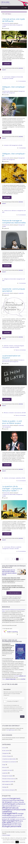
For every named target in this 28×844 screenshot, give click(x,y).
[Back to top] (25, 841)
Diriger (3, 764)
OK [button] (17, 842)
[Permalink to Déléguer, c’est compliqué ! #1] (14, 173)
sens (21, 821)
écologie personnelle (11, 826)
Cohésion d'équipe (6, 756)
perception (12, 817)
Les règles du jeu (10, 729)
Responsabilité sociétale (8, 781)
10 (19, 559)
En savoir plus (22, 842)
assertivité (6, 345)
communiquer (7, 76)
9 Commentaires (22, 551)
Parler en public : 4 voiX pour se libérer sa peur (12, 422)
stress (19, 823)
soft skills (11, 78)
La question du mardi (7, 770)
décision (13, 806)
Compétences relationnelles (9, 25)
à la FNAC (16, 676)
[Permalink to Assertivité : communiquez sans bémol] (14, 307)
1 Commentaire (22, 147)
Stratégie (4, 787)
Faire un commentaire (20, 350)
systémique (6, 825)
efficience (14, 210)
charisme (11, 345)
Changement (5, 753)
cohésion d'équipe (18, 802)
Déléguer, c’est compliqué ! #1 (13, 155)
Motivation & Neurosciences (8, 778)
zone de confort (17, 824)
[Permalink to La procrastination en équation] (14, 375)
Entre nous (4, 767)
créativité (7, 806)
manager (20, 813)
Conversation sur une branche (9, 761)
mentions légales (6, 835)
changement (14, 798)
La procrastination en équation (11, 357)
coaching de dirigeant (19, 345)
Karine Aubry (7, 23)
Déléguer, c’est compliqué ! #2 (13, 88)
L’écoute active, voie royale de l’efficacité (13, 20)
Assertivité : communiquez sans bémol (13, 290)
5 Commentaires (22, 214)
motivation (6, 145)
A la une (4, 747)
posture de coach (20, 817)
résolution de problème (21, 819)
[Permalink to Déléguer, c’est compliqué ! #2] (14, 106)
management (5, 78)
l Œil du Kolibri (4, 7)
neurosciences (17, 412)
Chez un (9, 679)
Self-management (10, 92)
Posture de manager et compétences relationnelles (14, 222)
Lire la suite (7, 63)
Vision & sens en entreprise (8, 790)
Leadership (21, 293)
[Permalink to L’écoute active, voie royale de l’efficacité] (14, 39)
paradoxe (5, 817)
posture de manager (8, 819)
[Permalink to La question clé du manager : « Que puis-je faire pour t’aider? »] (14, 509)
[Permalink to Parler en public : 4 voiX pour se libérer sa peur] (14, 440)
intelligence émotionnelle (17, 76)
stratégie (14, 823)
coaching (12, 800)
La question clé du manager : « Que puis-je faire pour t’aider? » (12, 488)
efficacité (18, 806)
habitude (15, 808)
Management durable (7, 775)
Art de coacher (5, 750)
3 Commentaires (22, 81)
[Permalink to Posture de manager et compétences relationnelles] (14, 240)
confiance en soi (7, 210)
